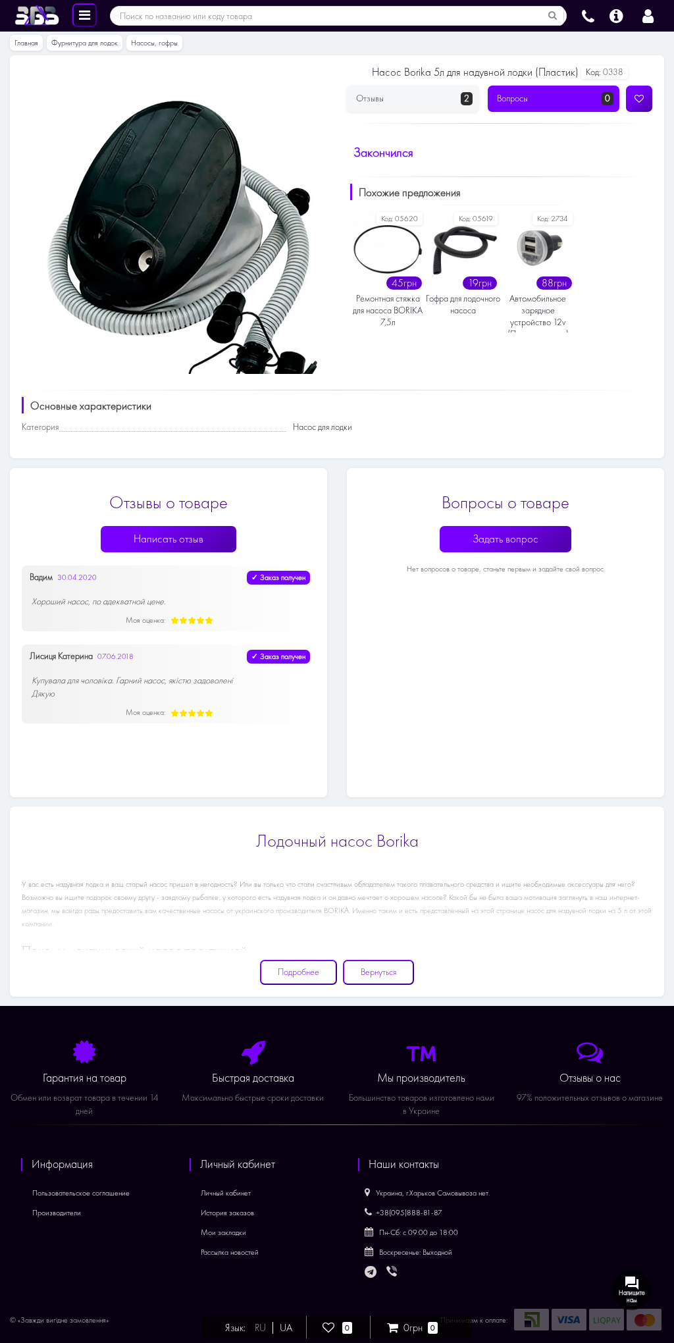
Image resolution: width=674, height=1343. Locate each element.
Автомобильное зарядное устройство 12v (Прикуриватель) (538, 312)
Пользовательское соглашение (81, 1193)
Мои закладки (223, 1232)
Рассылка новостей (230, 1252)
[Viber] (393, 1272)
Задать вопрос (505, 539)
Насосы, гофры (154, 42)
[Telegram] (371, 1272)
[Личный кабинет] (648, 14)
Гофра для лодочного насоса (463, 304)
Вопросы (553, 98)
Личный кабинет (226, 1193)
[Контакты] (588, 14)
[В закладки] (639, 99)
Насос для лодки (322, 427)
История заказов (227, 1212)
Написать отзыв (168, 539)
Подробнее (298, 972)
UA (286, 1328)
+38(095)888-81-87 (409, 1212)
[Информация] (616, 14)
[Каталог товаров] (84, 14)
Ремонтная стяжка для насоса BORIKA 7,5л (388, 310)
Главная (26, 42)
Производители (56, 1212)
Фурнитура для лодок (84, 42)
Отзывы (412, 98)
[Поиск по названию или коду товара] (553, 16)
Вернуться (378, 972)
